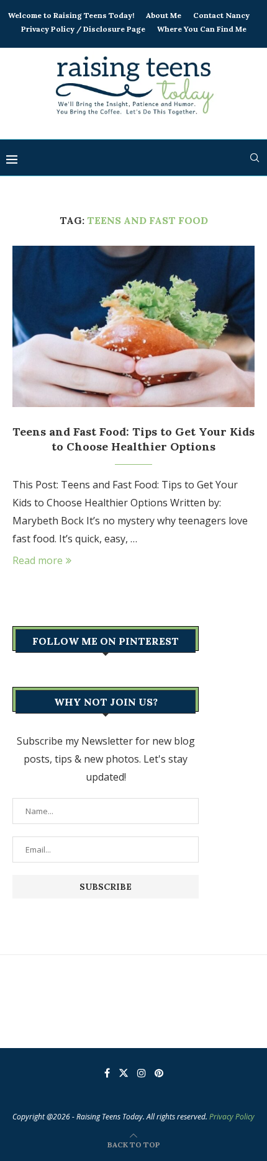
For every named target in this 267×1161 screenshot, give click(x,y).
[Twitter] (124, 1073)
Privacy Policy (232, 1116)
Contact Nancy (221, 15)
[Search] (254, 158)
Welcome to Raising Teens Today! (71, 15)
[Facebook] (107, 1073)
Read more (37, 560)
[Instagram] (141, 1073)
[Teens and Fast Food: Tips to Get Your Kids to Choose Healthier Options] (133, 326)
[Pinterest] (159, 1073)
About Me (163, 15)
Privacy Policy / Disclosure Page (83, 29)
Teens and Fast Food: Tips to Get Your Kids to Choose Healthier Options (133, 439)
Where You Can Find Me (202, 29)
